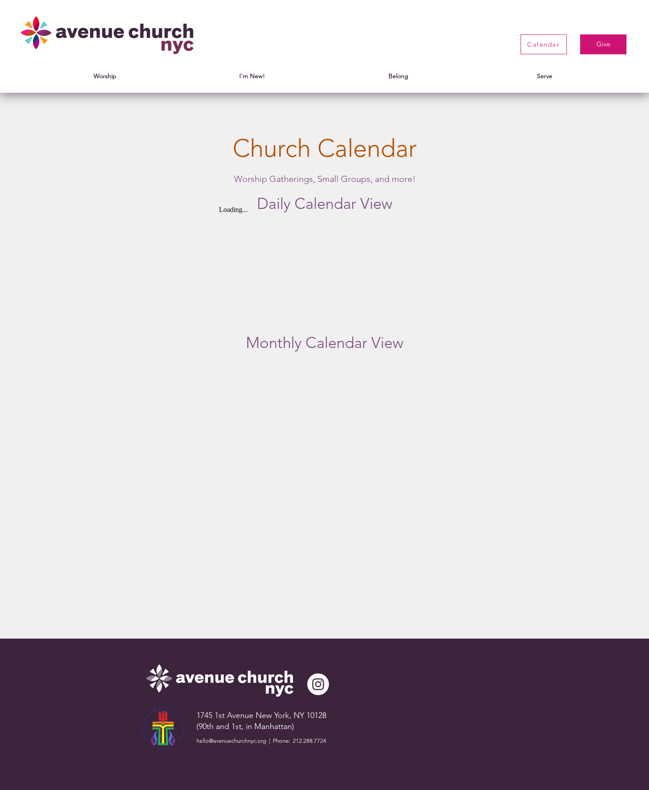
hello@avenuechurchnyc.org (231, 740)
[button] (105, 76)
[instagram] (318, 684)
